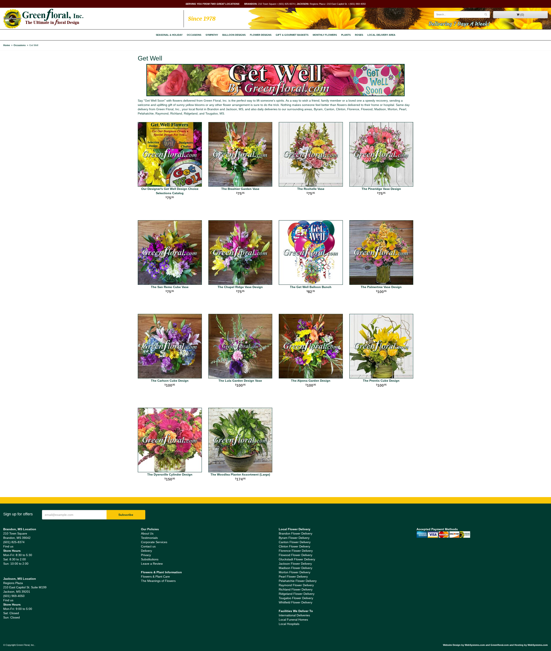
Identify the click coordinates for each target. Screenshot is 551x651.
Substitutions (149, 559)
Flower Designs (260, 35)
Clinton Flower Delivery (294, 546)
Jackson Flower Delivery (295, 563)
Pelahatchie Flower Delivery (298, 581)
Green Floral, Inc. (43, 19)
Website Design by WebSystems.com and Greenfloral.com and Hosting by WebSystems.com (495, 645)
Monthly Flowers (325, 35)
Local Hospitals (289, 624)
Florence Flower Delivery (296, 550)
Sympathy (212, 35)
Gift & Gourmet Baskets (292, 35)
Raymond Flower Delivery (296, 585)
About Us (147, 533)
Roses (359, 35)
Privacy (146, 555)
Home (6, 45)
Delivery (146, 550)
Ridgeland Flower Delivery (296, 593)
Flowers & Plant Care (155, 576)
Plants (346, 35)
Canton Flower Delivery (295, 542)
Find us (8, 546)
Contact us (148, 546)
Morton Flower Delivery (294, 572)
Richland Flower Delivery (296, 589)
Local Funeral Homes (293, 619)
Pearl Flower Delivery (293, 576)
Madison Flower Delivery (295, 568)
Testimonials (149, 537)
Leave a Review (152, 563)
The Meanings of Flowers (158, 581)
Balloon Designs (234, 35)
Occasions (194, 35)
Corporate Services (154, 542)
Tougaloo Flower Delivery (296, 598)
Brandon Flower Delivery (295, 533)
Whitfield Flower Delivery (295, 602)
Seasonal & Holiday (169, 35)
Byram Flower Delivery (294, 537)
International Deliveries (294, 615)
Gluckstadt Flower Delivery (297, 559)
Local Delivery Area (381, 35)
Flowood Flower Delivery (295, 555)
